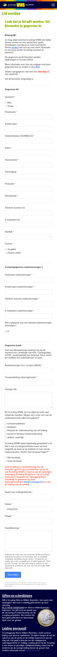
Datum (9, 504)
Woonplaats (11, 196)
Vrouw (10, 106)
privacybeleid (9, 584)
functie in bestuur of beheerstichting (24, 434)
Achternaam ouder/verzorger (19, 287)
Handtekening (12, 528)
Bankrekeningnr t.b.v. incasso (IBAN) (23, 365)
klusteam (11, 427)
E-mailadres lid (12, 220)
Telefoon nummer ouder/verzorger (22, 299)
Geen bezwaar (14, 461)
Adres (8, 148)
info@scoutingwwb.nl (34, 482)
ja (8, 331)
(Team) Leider (14, 253)
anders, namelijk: (15, 437)
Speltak (9, 232)
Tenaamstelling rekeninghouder (21, 377)
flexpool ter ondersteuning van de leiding (27, 430)
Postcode (10, 184)
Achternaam (11, 124)
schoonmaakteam (16, 423)
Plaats (8, 516)
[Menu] (53, 4)
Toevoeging (10, 172)
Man (9, 102)
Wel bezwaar (13, 457)
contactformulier (32, 650)
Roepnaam (11, 112)
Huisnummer (12, 160)
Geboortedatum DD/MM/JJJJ (19, 136)
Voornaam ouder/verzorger (18, 275)
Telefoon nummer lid (15, 208)
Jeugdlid (11, 249)
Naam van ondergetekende (19, 492)
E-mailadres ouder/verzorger (19, 311)
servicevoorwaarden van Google (29, 584)
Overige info (11, 389)
